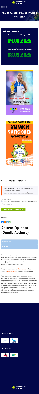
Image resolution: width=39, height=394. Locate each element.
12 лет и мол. (6, 242)
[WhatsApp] (10, 222)
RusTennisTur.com (22, 391)
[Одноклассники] (5, 222)
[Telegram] (7, 222)
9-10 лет (5, 246)
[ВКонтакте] (2, 222)
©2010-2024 (15, 391)
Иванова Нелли (11, 271)
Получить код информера (13, 209)
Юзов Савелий (22, 269)
